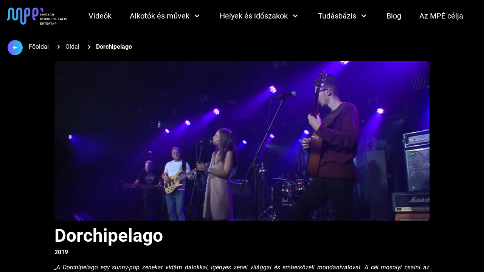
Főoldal (39, 46)
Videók (100, 15)
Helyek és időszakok (254, 15)
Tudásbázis (337, 15)
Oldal (72, 46)
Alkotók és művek (159, 15)
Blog (393, 15)
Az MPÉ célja (441, 15)
